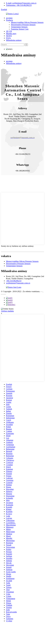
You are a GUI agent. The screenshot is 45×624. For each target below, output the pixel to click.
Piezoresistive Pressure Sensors (23, 25)
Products (9, 20)
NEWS (9, 36)
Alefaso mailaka (7, 311)
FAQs (8, 38)
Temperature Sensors (19, 27)
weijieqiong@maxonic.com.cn (18, 283)
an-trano (9, 18)
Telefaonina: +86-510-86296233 (19, 5)
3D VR (9, 31)
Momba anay (11, 33)
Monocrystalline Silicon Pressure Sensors (27, 22)
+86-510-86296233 (13, 281)
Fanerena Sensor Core (19, 29)
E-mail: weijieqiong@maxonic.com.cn (21, 3)
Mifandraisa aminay (14, 40)
